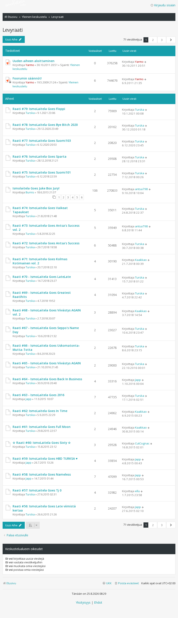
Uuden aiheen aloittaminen (33, 61)
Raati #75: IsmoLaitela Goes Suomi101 (42, 172)
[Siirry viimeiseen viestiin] (145, 62)
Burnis (30, 192)
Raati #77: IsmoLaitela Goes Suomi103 (42, 140)
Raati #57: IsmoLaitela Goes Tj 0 (37, 490)
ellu (137, 491)
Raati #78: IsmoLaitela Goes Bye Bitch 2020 (45, 125)
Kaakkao (141, 260)
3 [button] (162, 40)
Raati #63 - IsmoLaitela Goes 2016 (38, 395)
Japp (138, 380)
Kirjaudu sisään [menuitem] (164, 5)
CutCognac (142, 443)
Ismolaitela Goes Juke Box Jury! (36, 188)
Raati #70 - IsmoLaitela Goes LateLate (42, 277)
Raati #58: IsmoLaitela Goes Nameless (42, 474)
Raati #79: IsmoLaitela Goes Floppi (39, 109)
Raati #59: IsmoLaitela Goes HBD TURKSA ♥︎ (45, 458)
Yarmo (30, 65)
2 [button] (153, 40)
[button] (171, 40)
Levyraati (13, 29)
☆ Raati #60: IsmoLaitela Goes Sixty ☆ (42, 443)
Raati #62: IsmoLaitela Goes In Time (40, 411)
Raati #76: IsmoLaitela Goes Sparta (39, 156)
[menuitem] (126, 583)
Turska (30, 113)
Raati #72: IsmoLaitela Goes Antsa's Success (46, 243)
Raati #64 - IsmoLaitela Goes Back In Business (47, 379)
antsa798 (141, 189)
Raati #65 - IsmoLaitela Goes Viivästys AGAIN (47, 363)
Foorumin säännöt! (27, 78)
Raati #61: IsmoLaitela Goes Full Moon (42, 427)
